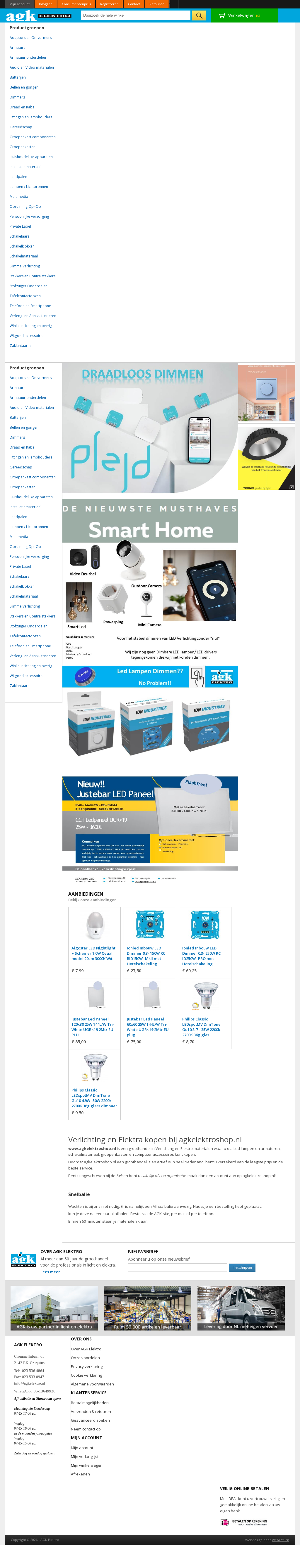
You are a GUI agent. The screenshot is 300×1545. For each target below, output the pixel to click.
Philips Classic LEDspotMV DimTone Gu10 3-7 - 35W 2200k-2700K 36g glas (201, 1026)
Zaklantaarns (20, 345)
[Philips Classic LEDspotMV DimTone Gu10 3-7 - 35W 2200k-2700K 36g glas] (205, 998)
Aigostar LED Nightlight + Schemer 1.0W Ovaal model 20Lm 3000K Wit (93, 953)
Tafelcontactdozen (25, 295)
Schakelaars (19, 236)
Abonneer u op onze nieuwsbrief (159, 1259)
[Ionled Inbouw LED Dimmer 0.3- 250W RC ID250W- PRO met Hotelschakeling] (205, 927)
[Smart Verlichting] (150, 564)
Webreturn (280, 1540)
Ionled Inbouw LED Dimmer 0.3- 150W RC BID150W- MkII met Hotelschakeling (146, 955)
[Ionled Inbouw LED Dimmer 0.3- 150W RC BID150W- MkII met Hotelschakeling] (150, 927)
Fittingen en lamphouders (31, 117)
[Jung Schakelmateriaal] (266, 393)
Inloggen (45, 4)
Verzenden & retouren (91, 1411)
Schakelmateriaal (24, 256)
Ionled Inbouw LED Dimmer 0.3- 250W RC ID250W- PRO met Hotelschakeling (201, 955)
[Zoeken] (199, 15)
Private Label (20, 226)
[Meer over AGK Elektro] (54, 1288)
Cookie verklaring (86, 1375)
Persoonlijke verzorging (29, 216)
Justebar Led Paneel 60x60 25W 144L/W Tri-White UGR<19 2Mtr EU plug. (148, 1026)
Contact (134, 4)
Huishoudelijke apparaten (31, 156)
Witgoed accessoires (27, 335)
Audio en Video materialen (32, 67)
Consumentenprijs (76, 4)
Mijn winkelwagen (87, 1465)
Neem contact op (86, 1429)
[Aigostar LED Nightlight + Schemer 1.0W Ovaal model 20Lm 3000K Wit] (94, 927)
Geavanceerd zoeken (90, 1420)
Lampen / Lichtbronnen (29, 186)
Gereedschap (21, 126)
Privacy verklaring (87, 1366)
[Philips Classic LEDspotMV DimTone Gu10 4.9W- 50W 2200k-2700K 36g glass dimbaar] (94, 1069)
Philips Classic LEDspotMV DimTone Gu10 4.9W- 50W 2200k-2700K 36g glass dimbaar (94, 1097)
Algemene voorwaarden (92, 1384)
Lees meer (50, 1271)
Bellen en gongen (24, 87)
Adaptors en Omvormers (31, 37)
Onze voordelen (85, 1357)
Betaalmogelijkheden (90, 1402)
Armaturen (19, 47)
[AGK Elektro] (39, 15)
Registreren (109, 4)
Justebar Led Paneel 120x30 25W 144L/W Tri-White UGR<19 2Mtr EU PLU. (92, 1026)
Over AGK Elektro (86, 1349)
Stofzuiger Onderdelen (28, 285)
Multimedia (19, 196)
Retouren (156, 4)
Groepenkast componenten (33, 136)
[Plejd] (150, 428)
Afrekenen (80, 1474)
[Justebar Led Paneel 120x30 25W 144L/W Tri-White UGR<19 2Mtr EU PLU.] (94, 998)
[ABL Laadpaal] (62, 496)
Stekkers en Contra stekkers (32, 276)
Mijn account (19, 4)
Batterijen (18, 77)
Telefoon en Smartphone (30, 305)
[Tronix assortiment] (266, 458)
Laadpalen (18, 176)
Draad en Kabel (22, 107)
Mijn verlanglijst (84, 1456)
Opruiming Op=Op (25, 206)
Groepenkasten (22, 146)
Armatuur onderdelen (28, 57)
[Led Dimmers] (150, 695)
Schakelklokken (22, 246)
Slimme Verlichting (25, 266)
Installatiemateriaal (25, 166)
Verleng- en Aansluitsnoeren (33, 315)
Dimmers (17, 97)
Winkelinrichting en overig (31, 325)
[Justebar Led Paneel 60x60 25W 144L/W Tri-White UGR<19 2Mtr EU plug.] (150, 998)
